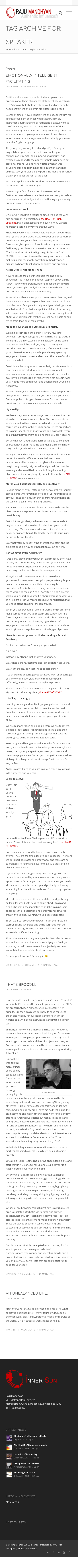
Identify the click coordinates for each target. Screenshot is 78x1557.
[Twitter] (47, 1552)
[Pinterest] (69, 1552)
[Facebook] (53, 1552)
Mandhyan (52, 965)
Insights (32, 49)
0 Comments (32, 965)
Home (23, 49)
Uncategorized (15, 1298)
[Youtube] (64, 1552)
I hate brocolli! (22, 984)
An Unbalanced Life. (27, 1293)
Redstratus (24, 1548)
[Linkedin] (58, 1552)
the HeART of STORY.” (51, 692)
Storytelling (39, 87)
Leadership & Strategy (18, 87)
